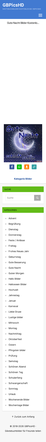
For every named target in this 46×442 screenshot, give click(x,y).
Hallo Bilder (15, 278)
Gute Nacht (15, 267)
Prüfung (13, 355)
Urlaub (12, 394)
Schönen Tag (16, 372)
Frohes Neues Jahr (19, 251)
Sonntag (13, 388)
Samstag (13, 361)
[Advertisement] (23, 51)
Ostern (12, 344)
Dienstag (13, 229)
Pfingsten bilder (17, 350)
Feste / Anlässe (17, 240)
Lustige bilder (16, 317)
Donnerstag (15, 235)
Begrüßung (14, 223)
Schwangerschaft (18, 383)
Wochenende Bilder (19, 399)
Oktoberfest (15, 339)
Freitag (12, 245)
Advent (12, 218)
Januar (12, 300)
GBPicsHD (29, 426)
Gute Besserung (17, 262)
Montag (13, 328)
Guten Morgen (16, 273)
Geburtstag (15, 257)
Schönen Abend (17, 366)
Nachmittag (15, 333)
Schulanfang (15, 377)
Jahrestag (14, 295)
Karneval (13, 306)
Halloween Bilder (18, 284)
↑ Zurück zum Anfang (23, 416)
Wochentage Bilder (19, 405)
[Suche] (37, 198)
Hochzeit (13, 289)
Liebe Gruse (15, 311)
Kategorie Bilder (23, 178)
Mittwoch (14, 322)
